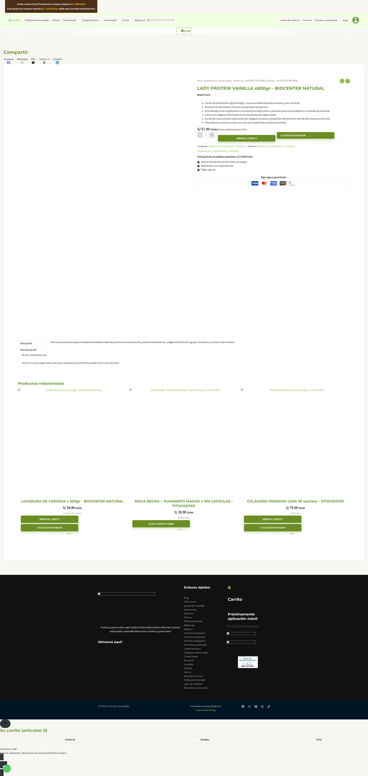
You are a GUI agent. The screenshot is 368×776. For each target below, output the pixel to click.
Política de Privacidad (194, 679)
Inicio (200, 80)
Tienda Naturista (192, 648)
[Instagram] (255, 706)
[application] (77, 20)
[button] (184, 6)
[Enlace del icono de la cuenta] (355, 20)
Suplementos (210, 80)
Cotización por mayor (293, 135)
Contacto (188, 664)
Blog (186, 597)
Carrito (187, 672)
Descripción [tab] (26, 343)
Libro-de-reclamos (193, 683)
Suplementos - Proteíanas (283, 146)
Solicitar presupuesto (194, 633)
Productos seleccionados (196, 652)
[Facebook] (242, 706)
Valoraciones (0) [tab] (28, 349)
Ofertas (188, 617)
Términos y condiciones (195, 644)
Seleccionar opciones (161, 523)
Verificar (188, 668)
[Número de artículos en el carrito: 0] (229, 587)
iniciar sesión (190, 609)
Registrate (189, 625)
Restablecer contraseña (196, 687)
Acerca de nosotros (193, 676)
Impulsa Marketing (205, 710)
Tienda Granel (191, 656)
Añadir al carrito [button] (50, 519)
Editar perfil (190, 601)
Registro (188, 629)
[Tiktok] (268, 706)
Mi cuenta (188, 613)
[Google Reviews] (262, 706)
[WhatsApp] (249, 706)
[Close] (5, 723)
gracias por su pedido (194, 605)
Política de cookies (193, 621)
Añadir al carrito (247, 138)
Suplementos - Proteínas (231, 80)
